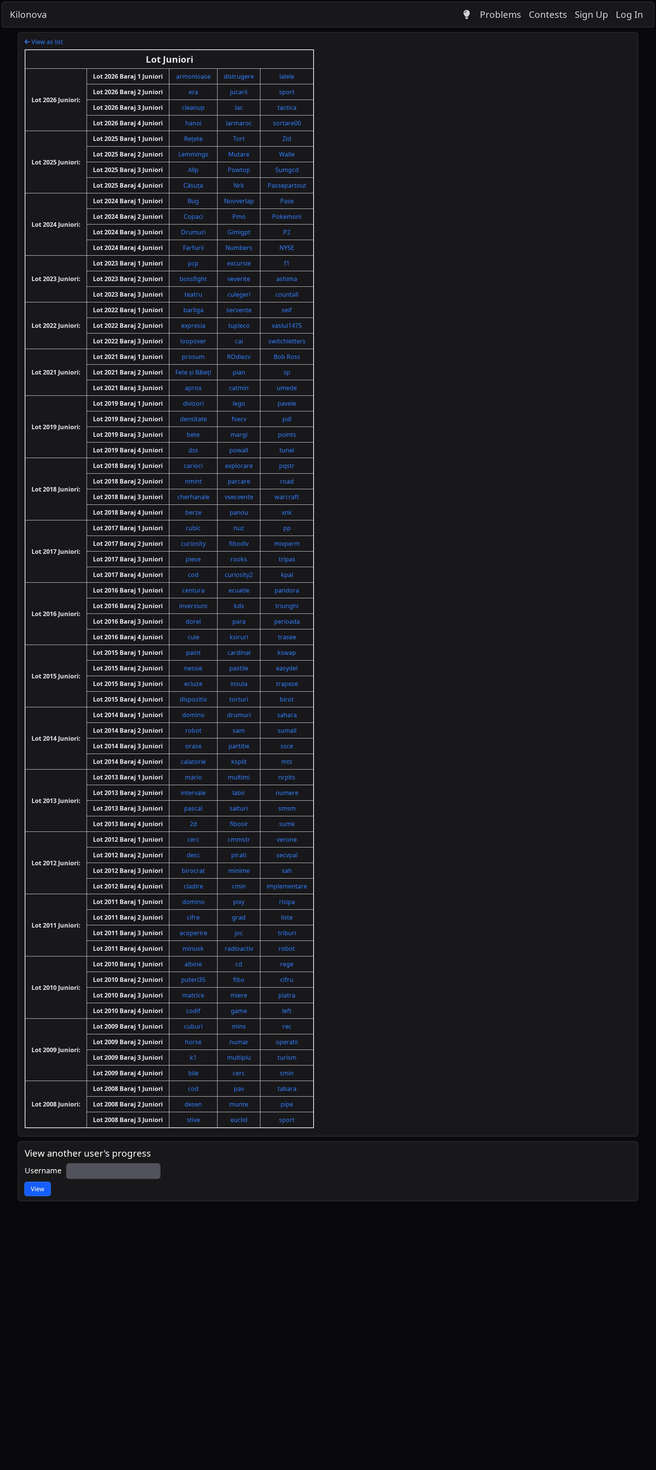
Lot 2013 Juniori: (56, 801)
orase (193, 746)
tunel (286, 450)
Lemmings (193, 154)
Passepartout (287, 185)
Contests (548, 14)
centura (193, 590)
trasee (287, 637)
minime (239, 870)
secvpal (287, 855)
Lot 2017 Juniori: (56, 551)
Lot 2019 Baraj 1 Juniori (128, 403)
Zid (286, 138)
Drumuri (193, 232)
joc (239, 933)
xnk (287, 512)
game (239, 1011)
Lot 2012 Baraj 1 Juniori (128, 839)
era (193, 92)
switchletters (287, 341)
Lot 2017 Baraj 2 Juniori (128, 543)
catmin (239, 388)
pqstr (287, 466)
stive (193, 1120)
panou (239, 512)
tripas (287, 559)
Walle (287, 154)
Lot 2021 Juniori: (56, 372)
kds (239, 606)
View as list (46, 42)
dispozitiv (193, 699)
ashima (286, 279)
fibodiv (239, 543)
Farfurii (193, 247)
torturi (238, 699)
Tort (239, 138)
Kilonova (28, 14)
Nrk (238, 185)
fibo (238, 979)
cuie (193, 637)
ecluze (193, 684)
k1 (193, 1057)
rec (287, 1026)
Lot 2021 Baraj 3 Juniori (128, 388)
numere (287, 793)
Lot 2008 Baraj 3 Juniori (128, 1120)
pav (239, 1088)
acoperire (193, 933)
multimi (239, 777)
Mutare (238, 154)
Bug (193, 201)
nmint (193, 481)
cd (238, 964)
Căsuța (193, 185)
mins (239, 1026)
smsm (287, 808)
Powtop (239, 170)
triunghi (286, 606)
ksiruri (239, 637)
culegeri (239, 294)
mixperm (287, 543)
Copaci (193, 216)
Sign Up (591, 14)
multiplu (239, 1057)
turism (287, 1057)
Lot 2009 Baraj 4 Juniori (128, 1073)
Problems (500, 14)
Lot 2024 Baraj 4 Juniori (128, 247)
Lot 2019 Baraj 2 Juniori (128, 419)
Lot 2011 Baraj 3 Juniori (128, 933)
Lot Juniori (169, 59)
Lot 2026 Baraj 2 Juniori (128, 92)
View (37, 1189)
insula (239, 684)
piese (193, 559)
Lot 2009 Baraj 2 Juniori (128, 1042)
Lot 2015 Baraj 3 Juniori (128, 684)
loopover (193, 341)
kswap (287, 652)
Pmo (239, 216)
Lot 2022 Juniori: (56, 325)
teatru (193, 294)
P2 (286, 232)
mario (193, 777)
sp (287, 372)
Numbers (239, 247)
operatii (287, 1042)
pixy (238, 902)
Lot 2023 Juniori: (56, 279)
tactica (287, 107)
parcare (239, 481)
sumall (287, 730)
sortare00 (287, 123)
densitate (193, 419)
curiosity (193, 543)
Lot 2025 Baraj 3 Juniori (128, 170)
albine (193, 964)
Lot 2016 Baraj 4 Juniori (128, 637)
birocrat (193, 870)
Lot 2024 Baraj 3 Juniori (128, 232)
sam (239, 730)
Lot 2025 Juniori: (56, 162)
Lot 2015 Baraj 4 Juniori (128, 699)
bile (193, 1073)
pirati (238, 855)
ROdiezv (239, 356)
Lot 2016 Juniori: (56, 614)
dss (193, 450)
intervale (193, 793)
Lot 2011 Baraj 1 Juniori (128, 902)
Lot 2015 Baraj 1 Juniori (128, 652)
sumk (287, 824)
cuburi (193, 1026)
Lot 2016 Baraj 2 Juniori (128, 606)
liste (287, 917)
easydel (287, 668)
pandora (286, 590)
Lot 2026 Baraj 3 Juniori (128, 107)
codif (193, 1011)
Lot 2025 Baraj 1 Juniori (128, 138)
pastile (238, 668)
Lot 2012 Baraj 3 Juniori (128, 870)
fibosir (239, 824)
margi (239, 434)
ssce (287, 746)
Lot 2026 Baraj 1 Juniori (128, 76)
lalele (286, 76)
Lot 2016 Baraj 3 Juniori (128, 621)
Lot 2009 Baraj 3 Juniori (128, 1057)
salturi (239, 808)
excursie (239, 263)
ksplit (239, 761)
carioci (193, 466)
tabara (287, 1088)
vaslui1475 (287, 325)
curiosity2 (239, 575)
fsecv (239, 419)
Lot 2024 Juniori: (56, 224)
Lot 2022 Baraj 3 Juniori (128, 341)
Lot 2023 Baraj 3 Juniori (128, 294)
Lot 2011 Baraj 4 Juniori (128, 948)
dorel (193, 621)
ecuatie (239, 590)
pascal (193, 808)
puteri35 (193, 979)
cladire (193, 886)
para (239, 621)
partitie (239, 746)
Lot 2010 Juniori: (56, 987)
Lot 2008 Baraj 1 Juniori (128, 1088)
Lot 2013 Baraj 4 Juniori (128, 824)
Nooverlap (239, 201)
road (287, 481)
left (287, 1011)
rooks (238, 559)
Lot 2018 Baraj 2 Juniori (128, 481)
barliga (193, 310)
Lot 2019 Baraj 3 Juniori (128, 434)
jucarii (239, 92)
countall (286, 294)
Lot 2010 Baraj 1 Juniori (128, 964)
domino (193, 715)
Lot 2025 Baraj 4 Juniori (128, 185)
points (287, 434)
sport (287, 92)
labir (238, 793)
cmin (239, 886)
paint (193, 652)
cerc (193, 839)
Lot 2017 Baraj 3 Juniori (128, 559)
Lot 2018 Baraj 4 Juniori (128, 512)
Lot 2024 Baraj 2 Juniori (128, 216)
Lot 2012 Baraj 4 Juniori (128, 886)
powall (238, 450)
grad (239, 917)
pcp (193, 263)
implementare (286, 886)
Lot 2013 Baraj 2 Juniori (128, 793)
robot (193, 730)
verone (287, 839)
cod (193, 575)
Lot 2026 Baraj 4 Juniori (128, 123)
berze (193, 512)
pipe (287, 1104)
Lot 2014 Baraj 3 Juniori (128, 746)
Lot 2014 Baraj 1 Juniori (128, 715)
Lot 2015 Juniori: (56, 676)
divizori (193, 403)
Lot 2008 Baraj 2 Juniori (128, 1104)
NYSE (286, 247)
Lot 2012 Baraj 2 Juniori (128, 855)
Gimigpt (239, 232)
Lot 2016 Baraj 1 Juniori (128, 590)
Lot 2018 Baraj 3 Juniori (128, 497)
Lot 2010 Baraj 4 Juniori (128, 1011)
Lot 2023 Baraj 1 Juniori (128, 263)
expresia (193, 325)
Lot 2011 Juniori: (56, 925)
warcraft (286, 497)
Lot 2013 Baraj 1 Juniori (128, 777)
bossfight (193, 279)
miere (238, 995)
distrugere (239, 76)
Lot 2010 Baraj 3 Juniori (128, 995)
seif (287, 310)
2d (193, 824)
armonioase (193, 76)
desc (193, 855)
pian (239, 372)
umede (287, 388)
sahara (287, 715)
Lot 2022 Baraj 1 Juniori (128, 310)
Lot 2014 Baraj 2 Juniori (128, 730)
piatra (286, 995)
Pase (287, 201)
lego (239, 403)
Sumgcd (287, 170)
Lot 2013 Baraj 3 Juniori (128, 808)
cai (239, 341)
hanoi (193, 123)
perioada (287, 621)
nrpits (286, 777)
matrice (193, 995)
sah (287, 870)
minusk (193, 948)
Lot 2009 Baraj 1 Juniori (128, 1026)
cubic (193, 528)
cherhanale (193, 497)
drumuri (239, 715)
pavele (287, 403)
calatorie (193, 761)
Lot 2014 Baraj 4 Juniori (128, 761)
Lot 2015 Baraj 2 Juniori (128, 668)
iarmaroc (239, 123)
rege (286, 964)
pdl (287, 419)
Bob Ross (287, 356)
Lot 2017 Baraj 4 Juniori (128, 575)
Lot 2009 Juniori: (56, 1050)
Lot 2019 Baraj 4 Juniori (128, 450)
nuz (238, 528)
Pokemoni (286, 216)
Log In (629, 14)
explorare (239, 466)
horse (193, 1042)
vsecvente (239, 497)
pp (287, 528)
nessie (193, 668)
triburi (287, 933)
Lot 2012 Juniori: (56, 863)
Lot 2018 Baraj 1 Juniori (128, 466)
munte (238, 1104)
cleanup (193, 107)
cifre (193, 917)
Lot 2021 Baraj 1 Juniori (128, 356)
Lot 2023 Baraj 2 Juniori (128, 279)
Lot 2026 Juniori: (56, 100)
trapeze (287, 684)
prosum (193, 356)
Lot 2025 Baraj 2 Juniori (128, 154)
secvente (239, 310)
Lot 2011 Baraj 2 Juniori (128, 917)
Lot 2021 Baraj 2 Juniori (128, 372)
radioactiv (239, 948)
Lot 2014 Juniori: (56, 738)
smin (287, 1073)
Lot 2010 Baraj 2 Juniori (128, 979)
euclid (239, 1120)
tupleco (239, 325)
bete (193, 434)
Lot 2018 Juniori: (56, 489)
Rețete (193, 138)
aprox (193, 388)
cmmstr (239, 839)
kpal (287, 575)
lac (239, 107)
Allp (193, 170)
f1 (287, 263)
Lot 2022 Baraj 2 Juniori (128, 325)
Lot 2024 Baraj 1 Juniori (128, 201)
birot (287, 699)
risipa (287, 902)
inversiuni (193, 606)
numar (239, 1042)
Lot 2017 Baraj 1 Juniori (128, 528)
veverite (238, 279)
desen (193, 1104)
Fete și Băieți (193, 372)
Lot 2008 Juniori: (56, 1104)
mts (286, 761)
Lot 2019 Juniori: (56, 427)
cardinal (239, 652)
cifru (286, 979)
